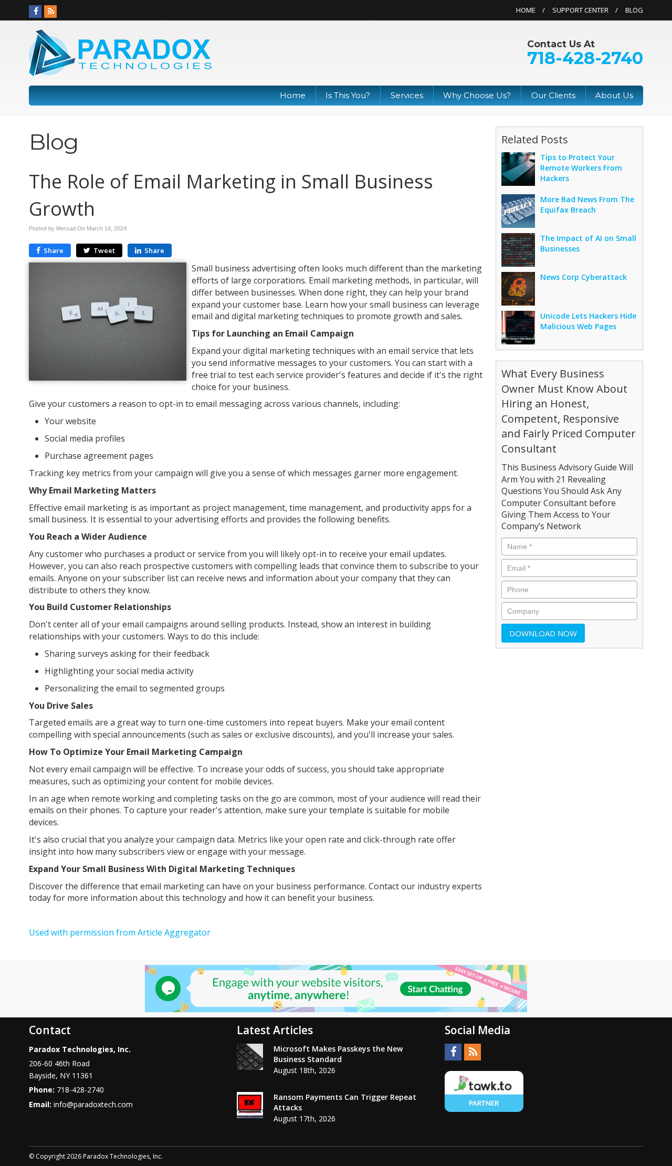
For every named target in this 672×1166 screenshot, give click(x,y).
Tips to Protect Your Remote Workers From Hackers (581, 167)
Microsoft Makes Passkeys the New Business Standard (338, 1054)
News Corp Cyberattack (583, 277)
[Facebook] (35, 11)
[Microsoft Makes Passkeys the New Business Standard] (250, 1057)
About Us (614, 95)
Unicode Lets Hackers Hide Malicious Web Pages (588, 321)
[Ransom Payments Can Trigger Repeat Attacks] (250, 1105)
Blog (634, 10)
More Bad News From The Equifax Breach (587, 204)
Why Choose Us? (477, 95)
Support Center (580, 10)
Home (526, 10)
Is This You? (348, 95)
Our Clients (553, 95)
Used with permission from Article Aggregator (120, 932)
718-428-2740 (585, 58)
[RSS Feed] (50, 11)
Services (407, 95)
